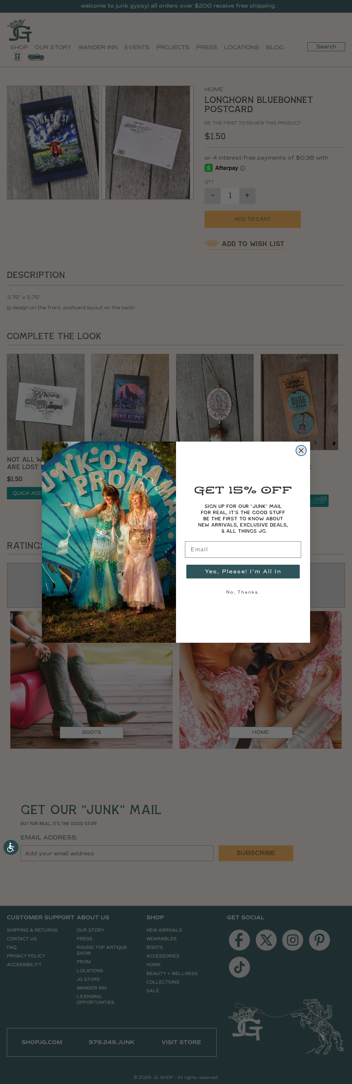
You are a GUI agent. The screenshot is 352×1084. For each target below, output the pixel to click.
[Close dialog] (301, 450)
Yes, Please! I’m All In (243, 571)
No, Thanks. (243, 592)
